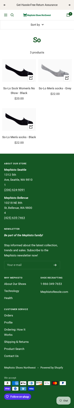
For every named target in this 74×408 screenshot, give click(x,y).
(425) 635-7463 (14, 218)
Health (8, 298)
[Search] (12, 15)
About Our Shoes (15, 284)
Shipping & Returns (16, 342)
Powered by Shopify (51, 367)
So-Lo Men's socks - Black (19, 137)
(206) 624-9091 (14, 190)
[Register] (55, 265)
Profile (8, 322)
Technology (11, 291)
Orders (8, 315)
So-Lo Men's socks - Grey (55, 88)
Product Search (14, 349)
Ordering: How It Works (14, 332)
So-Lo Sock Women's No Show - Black (19, 91)
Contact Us (11, 356)
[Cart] (68, 15)
